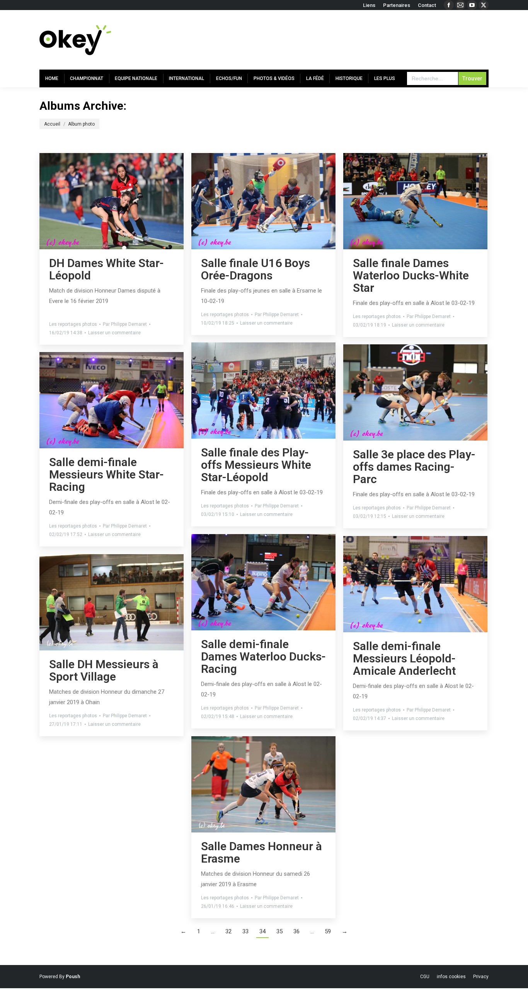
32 (228, 931)
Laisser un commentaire (114, 332)
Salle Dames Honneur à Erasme (261, 852)
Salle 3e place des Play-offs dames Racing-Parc (414, 467)
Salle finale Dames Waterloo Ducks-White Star (411, 275)
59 (328, 931)
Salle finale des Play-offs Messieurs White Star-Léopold (256, 465)
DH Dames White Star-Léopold (106, 269)
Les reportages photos (73, 324)
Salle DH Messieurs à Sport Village (103, 670)
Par (125, 324)
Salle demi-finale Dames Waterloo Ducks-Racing (263, 656)
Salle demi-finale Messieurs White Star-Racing (106, 474)
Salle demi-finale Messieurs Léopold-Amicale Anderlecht (404, 658)
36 (296, 931)
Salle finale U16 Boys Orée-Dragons (255, 269)
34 (262, 931)
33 (245, 931)
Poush (73, 976)
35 (279, 931)
